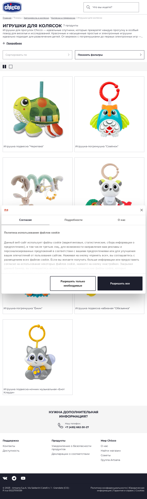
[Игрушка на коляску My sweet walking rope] (37, 190)
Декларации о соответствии (71, 453)
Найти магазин (111, 450)
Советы (106, 455)
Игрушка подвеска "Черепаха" (24, 146)
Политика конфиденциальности (109, 487)
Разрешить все (120, 283)
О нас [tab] (121, 219)
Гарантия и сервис (123, 490)
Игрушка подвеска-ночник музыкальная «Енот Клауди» (34, 391)
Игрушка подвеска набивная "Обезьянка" (102, 308)
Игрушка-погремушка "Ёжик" (23, 308)
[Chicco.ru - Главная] (12, 7)
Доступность (11, 450)
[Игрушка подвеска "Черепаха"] (37, 109)
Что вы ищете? (102, 7)
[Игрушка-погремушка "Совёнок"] (109, 109)
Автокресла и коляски (36, 17)
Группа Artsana (110, 460)
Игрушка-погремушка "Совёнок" (96, 146)
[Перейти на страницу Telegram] (14, 478)
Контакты (9, 446)
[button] (37, 54)
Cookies (140, 490)
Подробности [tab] (73, 219)
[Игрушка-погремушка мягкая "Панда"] (109, 190)
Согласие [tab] (25, 219)
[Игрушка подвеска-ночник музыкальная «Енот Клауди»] (37, 352)
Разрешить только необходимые (73, 283)
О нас (104, 446)
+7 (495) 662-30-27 (77, 427)
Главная (7, 17)
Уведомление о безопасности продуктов (71, 447)
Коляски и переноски (63, 17)
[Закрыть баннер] (141, 210)
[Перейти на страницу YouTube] (23, 478)
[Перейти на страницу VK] (5, 478)
